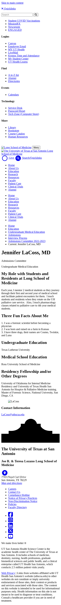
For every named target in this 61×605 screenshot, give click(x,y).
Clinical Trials (15, 186)
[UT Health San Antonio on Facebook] (10, 515)
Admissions (14, 235)
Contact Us (14, 492)
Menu (36, 147)
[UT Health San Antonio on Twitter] (10, 531)
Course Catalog (16, 133)
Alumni (12, 78)
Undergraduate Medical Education (26, 231)
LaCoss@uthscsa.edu (12, 414)
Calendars (13, 94)
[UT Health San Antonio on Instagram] (10, 520)
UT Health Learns (18, 61)
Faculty (12, 180)
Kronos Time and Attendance (23, 55)
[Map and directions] (4, 473)
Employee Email (17, 46)
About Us (13, 168)
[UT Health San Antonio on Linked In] (10, 526)
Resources (13, 177)
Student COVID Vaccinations (24, 20)
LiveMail (13, 52)
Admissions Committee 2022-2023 (26, 241)
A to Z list (13, 75)
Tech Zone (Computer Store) (23, 114)
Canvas (12, 43)
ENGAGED (15, 29)
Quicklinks (9, 8)
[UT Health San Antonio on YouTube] (10, 537)
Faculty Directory (17, 507)
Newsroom (14, 26)
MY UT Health (16, 49)
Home (11, 165)
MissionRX (14, 23)
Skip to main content (12, 2)
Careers (12, 488)
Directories (14, 81)
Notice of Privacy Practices (22, 498)
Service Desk (15, 107)
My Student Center (18, 58)
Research (13, 174)
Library (12, 127)
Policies (12, 504)
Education (13, 171)
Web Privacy (8, 573)
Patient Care (14, 183)
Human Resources (18, 136)
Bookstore (13, 130)
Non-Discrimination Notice (22, 501)
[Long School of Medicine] (16, 147)
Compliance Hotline (19, 495)
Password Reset (16, 111)
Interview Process (17, 238)
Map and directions (11, 483)
